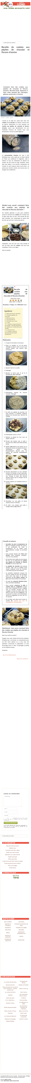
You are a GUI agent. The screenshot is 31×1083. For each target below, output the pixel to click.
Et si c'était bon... (10, 1000)
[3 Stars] (15, 300)
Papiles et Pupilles (24, 985)
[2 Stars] (13, 300)
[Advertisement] (15, 24)
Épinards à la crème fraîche (12, 854)
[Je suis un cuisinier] (15, 4)
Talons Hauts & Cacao (10, 1011)
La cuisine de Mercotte (10, 982)
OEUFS (21, 936)
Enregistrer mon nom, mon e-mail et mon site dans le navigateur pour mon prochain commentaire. (15, 819)
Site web (6, 815)
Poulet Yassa (12, 867)
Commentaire (15, 796)
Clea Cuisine (23, 992)
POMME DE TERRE (21, 927)
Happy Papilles (10, 1021)
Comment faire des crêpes (12, 850)
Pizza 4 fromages (12, 865)
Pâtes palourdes (12, 859)
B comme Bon (23, 1000)
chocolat (3, 117)
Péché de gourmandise (10, 1007)
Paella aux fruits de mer (12, 852)
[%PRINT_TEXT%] (14, 286)
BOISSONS (21, 940)
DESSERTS (8, 927)
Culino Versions (10, 998)
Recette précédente (9, 655)
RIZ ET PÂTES (8, 921)
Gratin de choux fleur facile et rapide (13, 861)
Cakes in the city (23, 988)
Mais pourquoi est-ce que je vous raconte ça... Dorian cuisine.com (10, 989)
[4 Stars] (18, 300)
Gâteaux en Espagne (10, 1019)
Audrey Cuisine (10, 1003)
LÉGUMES (21, 921)
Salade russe (12, 848)
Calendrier (11, 8)
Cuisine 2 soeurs (23, 1019)
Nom (5, 808)
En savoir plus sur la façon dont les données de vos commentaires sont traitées (15, 826)
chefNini (10, 995)
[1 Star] (10, 300)
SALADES (21, 929)
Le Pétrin (23, 998)
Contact (27, 8)
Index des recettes (20, 8)
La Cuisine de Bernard (10, 1016)
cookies (7, 117)
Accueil (6, 8)
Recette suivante (22, 658)
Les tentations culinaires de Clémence (23, 1007)
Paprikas (10, 1013)
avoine (11, 117)
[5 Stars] (20, 300)
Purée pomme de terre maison (12, 863)
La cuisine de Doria (10, 992)
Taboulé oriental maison (12, 846)
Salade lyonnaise (12, 856)
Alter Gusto (23, 1013)
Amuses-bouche (10, 985)
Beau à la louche (23, 1011)
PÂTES (8, 932)
